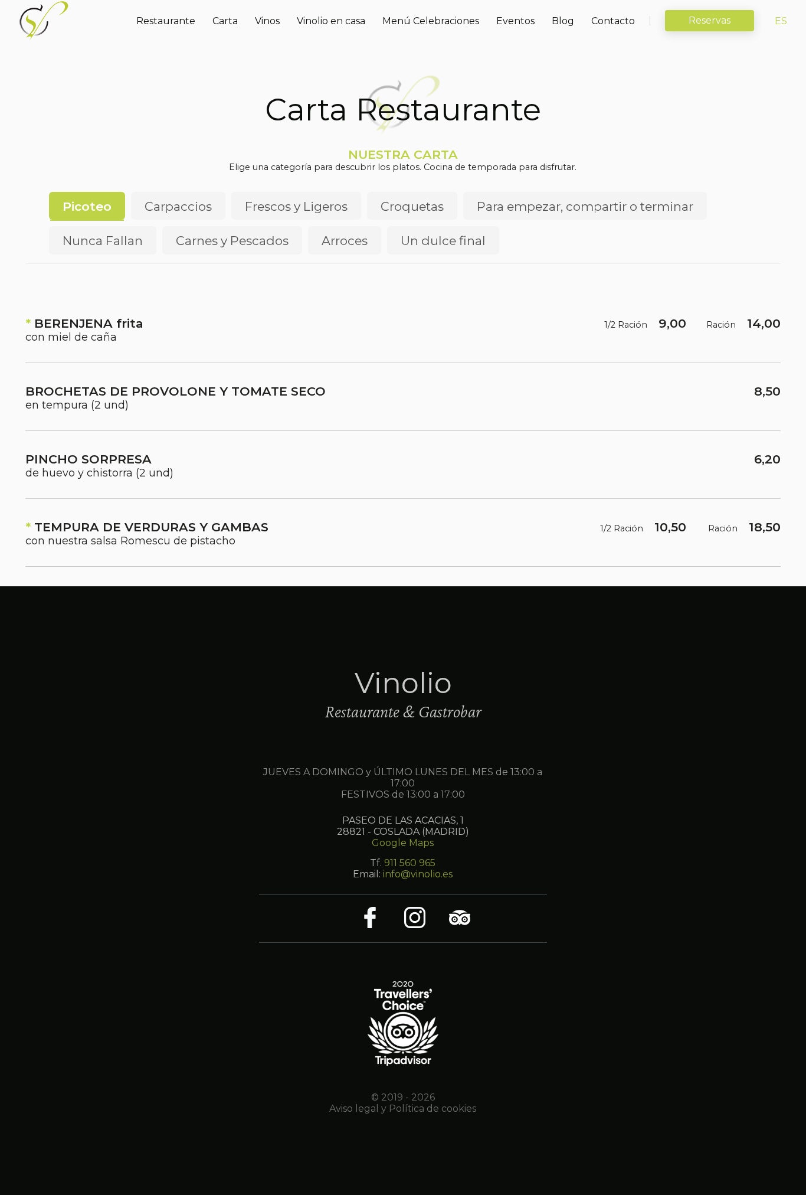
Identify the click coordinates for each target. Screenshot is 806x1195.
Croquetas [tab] (412, 206)
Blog (563, 21)
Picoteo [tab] (87, 206)
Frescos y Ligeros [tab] (296, 206)
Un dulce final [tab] (443, 240)
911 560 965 (409, 863)
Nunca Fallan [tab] (103, 240)
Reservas (709, 20)
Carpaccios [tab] (178, 206)
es (781, 21)
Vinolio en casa (331, 21)
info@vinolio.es (418, 874)
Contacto (613, 21)
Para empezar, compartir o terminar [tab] (585, 206)
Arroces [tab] (345, 240)
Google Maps (403, 842)
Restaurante (165, 21)
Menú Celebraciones (430, 21)
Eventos (515, 21)
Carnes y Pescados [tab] (232, 240)
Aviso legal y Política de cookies (402, 1108)
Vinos (267, 21)
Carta (225, 21)
